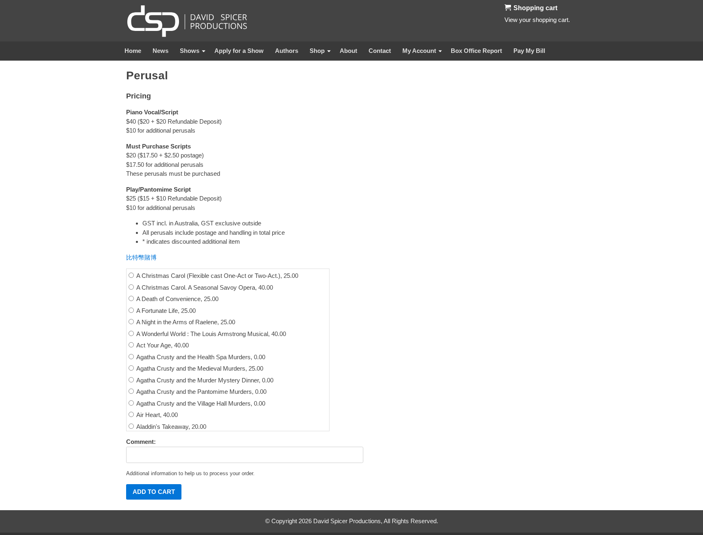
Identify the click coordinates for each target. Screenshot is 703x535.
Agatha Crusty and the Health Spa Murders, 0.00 (200, 357)
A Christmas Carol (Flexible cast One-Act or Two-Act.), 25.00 (216, 275)
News (160, 50)
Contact (380, 50)
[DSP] (187, 20)
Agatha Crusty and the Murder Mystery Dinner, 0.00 (204, 380)
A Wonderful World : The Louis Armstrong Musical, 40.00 (210, 333)
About (348, 50)
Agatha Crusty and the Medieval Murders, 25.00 (199, 368)
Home (132, 50)
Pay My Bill (529, 50)
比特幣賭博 (141, 257)
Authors (286, 50)
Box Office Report (476, 50)
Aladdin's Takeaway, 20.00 (170, 426)
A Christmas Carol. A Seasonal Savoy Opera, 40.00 (204, 287)
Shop (317, 50)
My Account (419, 50)
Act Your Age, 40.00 (162, 345)
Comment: (141, 441)
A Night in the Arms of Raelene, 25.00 (185, 322)
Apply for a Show (239, 50)
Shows (189, 50)
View (510, 19)
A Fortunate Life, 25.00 (165, 310)
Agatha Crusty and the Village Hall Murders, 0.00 (200, 403)
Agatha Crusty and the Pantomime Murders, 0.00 (200, 391)
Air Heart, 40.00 (156, 414)
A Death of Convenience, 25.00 (176, 298)
